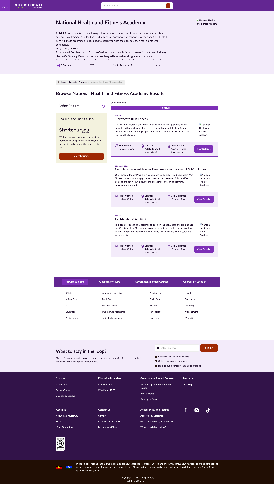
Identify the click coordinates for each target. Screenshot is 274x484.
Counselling (191, 299)
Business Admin (109, 305)
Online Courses (63, 390)
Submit (209, 348)
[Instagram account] (196, 410)
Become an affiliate (108, 427)
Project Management (112, 318)
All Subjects (62, 384)
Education (70, 312)
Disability (189, 305)
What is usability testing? (153, 427)
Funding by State (148, 399)
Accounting (155, 293)
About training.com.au (67, 416)
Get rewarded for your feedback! (157, 421)
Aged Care (107, 299)
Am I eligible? (147, 394)
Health (188, 293)
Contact (102, 416)
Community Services (112, 293)
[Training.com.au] (27, 5)
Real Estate (155, 318)
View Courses (81, 156)
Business (154, 305)
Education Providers (78, 82)
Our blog (187, 384)
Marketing (190, 318)
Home (63, 82)
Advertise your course (109, 421)
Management (191, 312)
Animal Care (71, 299)
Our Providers (105, 384)
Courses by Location (66, 396)
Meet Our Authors (65, 427)
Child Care (155, 299)
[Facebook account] (185, 410)
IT (66, 305)
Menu (5, 7)
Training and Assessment (114, 312)
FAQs (58, 421)
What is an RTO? (106, 390)
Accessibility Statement (152, 416)
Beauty (68, 293)
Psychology (155, 312)
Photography (71, 318)
